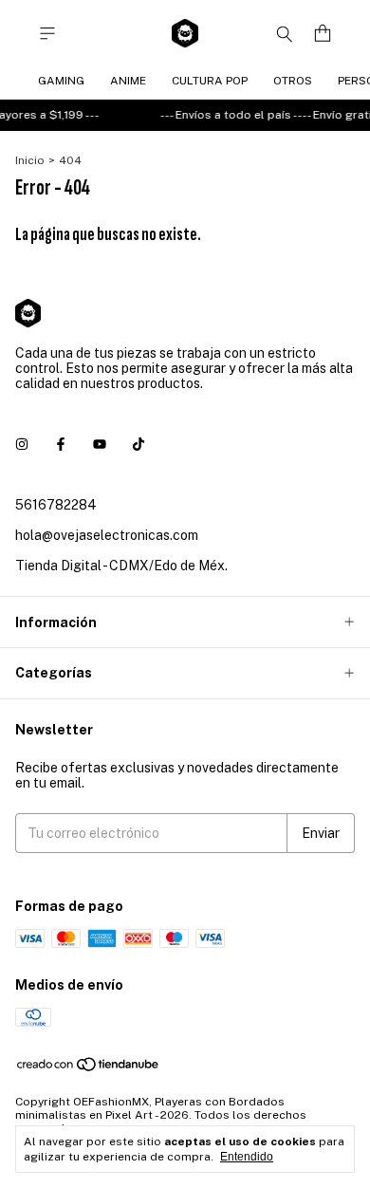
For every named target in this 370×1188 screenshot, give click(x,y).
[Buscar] (284, 33)
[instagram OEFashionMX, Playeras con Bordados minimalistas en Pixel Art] (21, 444)
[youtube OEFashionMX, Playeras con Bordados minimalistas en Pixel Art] (99, 444)
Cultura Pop (210, 80)
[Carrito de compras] (322, 34)
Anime (128, 80)
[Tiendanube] (88, 1068)
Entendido (246, 1156)
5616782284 (56, 504)
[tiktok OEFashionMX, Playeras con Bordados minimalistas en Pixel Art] (138, 444)
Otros (292, 80)
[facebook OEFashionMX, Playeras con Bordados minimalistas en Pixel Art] (60, 444)
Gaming (61, 80)
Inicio (30, 160)
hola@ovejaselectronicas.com (106, 535)
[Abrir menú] (47, 34)
